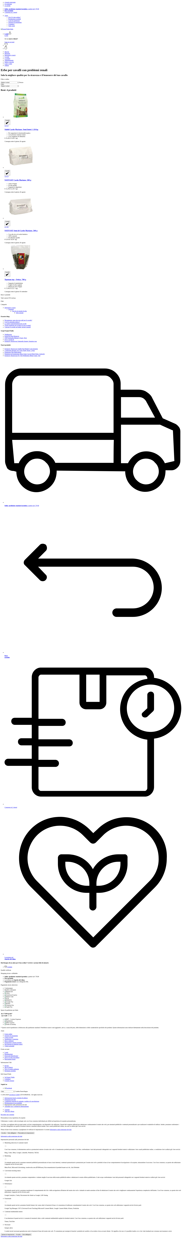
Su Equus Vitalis (10, 1077)
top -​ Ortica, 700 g (15, 280)
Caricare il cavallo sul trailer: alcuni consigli (18, 327)
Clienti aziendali (9, 1046)
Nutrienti (11, 309)
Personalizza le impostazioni (26, 1133)
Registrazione (9, 1054)
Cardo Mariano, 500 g (18, 180)
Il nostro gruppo (9, 1080)
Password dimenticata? (11, 1056)
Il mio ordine (8, 1034)
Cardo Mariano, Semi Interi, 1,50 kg (21, 129)
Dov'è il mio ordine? (14, 17)
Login (6, 35)
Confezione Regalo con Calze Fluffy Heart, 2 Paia (20, 350)
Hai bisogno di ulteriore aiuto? (14, 1044)
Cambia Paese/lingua (21, 1091)
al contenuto (8, 4)
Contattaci (11, 24)
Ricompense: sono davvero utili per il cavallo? (18, 320)
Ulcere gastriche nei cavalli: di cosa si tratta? (18, 325)
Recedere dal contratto (7, 1114)
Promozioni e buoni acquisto (13, 1042)
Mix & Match (9, 1067)
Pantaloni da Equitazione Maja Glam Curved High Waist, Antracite (25, 354)
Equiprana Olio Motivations (13, 352)
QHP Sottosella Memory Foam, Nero (16, 338)
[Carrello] (93, 47)
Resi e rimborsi (9, 1041)
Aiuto (6, 15)
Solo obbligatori (12, 1133)
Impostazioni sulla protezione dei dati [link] (16, 1105)
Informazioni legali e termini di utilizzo (16, 1098)
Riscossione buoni (10, 1059)
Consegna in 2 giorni (11, 12)
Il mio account (9, 1037)
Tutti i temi (11, 26)
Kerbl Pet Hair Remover (12, 336)
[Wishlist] (6, 45)
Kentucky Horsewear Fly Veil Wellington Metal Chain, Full (22, 355)
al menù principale (10, 2)
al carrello (7, 6)
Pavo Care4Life (9, 339)
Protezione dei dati (10, 1099)
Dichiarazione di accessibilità (13, 1103)
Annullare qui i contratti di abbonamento (17, 1106)
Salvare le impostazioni (8, 1234)
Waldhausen (8, 334)
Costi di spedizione (14, 21)
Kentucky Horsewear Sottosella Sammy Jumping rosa (21, 341)
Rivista (7, 1066)
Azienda (7, 1109)
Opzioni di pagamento (15, 22)
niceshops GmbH (14, 1095)
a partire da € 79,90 (22, 9)
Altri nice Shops (9, 1111)
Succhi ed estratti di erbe (19, 311)
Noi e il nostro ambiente (12, 1069)
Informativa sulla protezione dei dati (60, 1129)
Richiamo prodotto (10, 1071)
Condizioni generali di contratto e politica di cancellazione (22, 1101)
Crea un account (9, 42)
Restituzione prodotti (14, 19)
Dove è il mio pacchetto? (12, 1057)
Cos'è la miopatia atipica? (12, 322)
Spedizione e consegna (11, 1039)
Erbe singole (19, 313)
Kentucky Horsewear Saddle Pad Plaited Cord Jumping (21, 349)
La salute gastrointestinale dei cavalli (15, 324)
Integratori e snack (10, 307)
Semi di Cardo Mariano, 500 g (21, 231)
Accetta (4, 1133)
